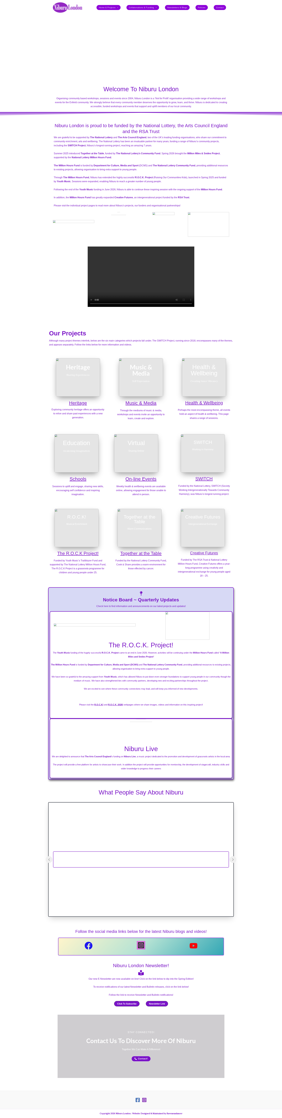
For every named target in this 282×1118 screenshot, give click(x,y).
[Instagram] (144, 1100)
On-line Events (140, 479)
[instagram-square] (141, 945)
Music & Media (140, 403)
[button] (116, 7)
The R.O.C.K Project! (78, 553)
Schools (78, 479)
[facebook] (88, 945)
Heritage (78, 403)
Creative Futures (204, 553)
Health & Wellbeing (204, 402)
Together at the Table (141, 553)
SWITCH (204, 478)
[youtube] (193, 946)
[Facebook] (137, 1100)
